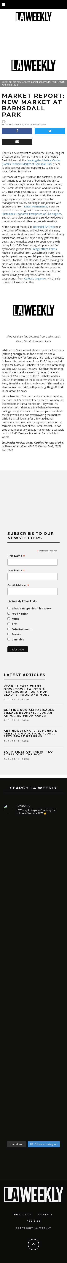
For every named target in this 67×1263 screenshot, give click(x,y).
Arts (14, 624)
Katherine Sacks (11, 124)
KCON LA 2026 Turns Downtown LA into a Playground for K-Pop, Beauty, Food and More (27, 690)
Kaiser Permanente (35, 206)
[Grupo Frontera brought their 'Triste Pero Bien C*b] (33, 1022)
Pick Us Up (23, 1214)
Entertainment (22, 629)
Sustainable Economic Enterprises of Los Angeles (31, 214)
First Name (16, 556)
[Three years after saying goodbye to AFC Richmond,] (33, 1095)
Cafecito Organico (35, 278)
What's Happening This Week (31, 608)
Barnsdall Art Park (44, 227)
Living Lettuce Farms (44, 249)
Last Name (16, 570)
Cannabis (18, 639)
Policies (34, 1221)
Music (16, 619)
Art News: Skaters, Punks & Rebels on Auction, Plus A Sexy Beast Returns (30, 733)
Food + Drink (20, 613)
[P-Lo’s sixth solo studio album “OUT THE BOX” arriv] (33, 867)
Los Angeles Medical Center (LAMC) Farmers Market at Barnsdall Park (31, 162)
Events (16, 634)
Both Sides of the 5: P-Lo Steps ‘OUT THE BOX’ (28, 753)
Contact (45, 1214)
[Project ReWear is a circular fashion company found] (33, 955)
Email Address (18, 585)
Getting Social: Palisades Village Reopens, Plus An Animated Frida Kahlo (29, 712)
